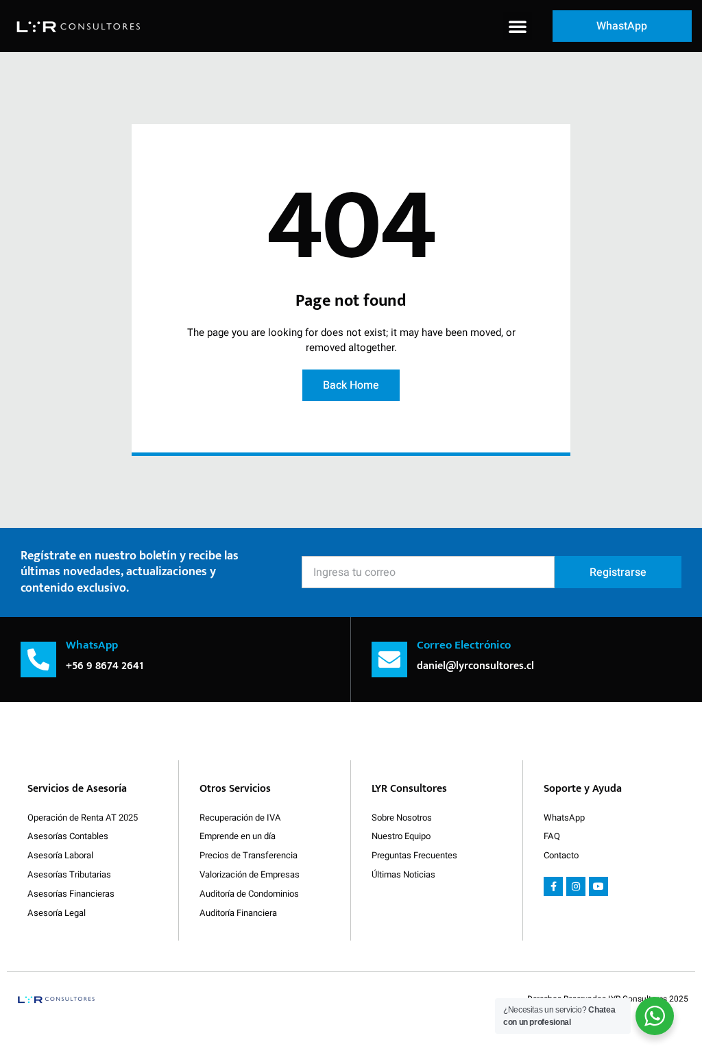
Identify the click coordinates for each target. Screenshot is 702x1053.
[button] (517, 26)
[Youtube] (598, 886)
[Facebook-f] (553, 886)
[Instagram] (575, 886)
